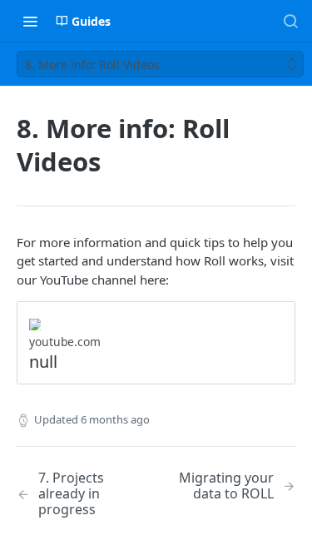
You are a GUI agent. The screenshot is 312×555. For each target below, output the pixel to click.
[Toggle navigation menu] (30, 20)
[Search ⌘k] (290, 20)
